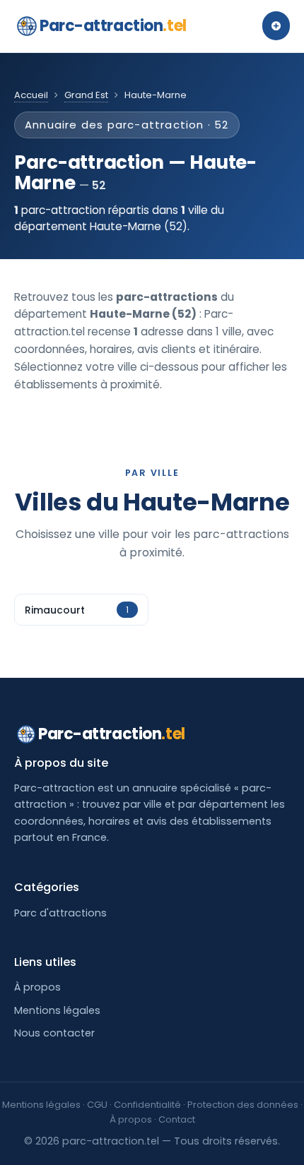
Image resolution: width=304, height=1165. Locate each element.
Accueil (31, 95)
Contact (176, 1119)
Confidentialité (147, 1104)
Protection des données (242, 1104)
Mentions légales (57, 1010)
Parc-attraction (113, 26)
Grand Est (86, 95)
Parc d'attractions (60, 913)
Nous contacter (54, 1033)
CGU (97, 1104)
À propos (37, 987)
